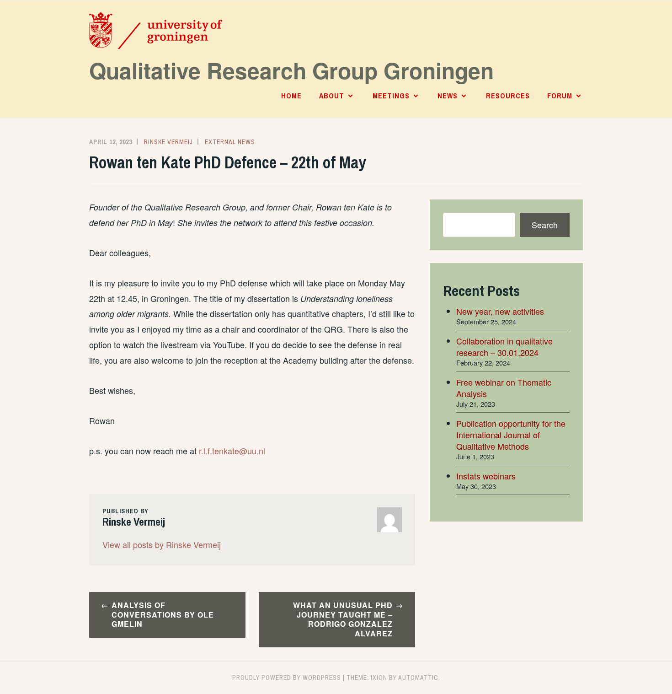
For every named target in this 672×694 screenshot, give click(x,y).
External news (230, 142)
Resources (508, 96)
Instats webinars (486, 476)
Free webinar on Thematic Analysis (503, 387)
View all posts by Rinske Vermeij (161, 544)
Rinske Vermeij (168, 142)
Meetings (391, 96)
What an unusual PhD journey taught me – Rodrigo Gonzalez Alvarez (343, 619)
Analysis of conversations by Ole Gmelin (163, 614)
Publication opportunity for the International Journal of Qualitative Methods (510, 434)
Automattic (418, 677)
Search (545, 225)
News (447, 96)
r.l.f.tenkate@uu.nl (232, 451)
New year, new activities (500, 311)
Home (291, 96)
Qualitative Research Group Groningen (291, 70)
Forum (559, 96)
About (331, 96)
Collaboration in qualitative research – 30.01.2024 (504, 346)
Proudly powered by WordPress (286, 677)
